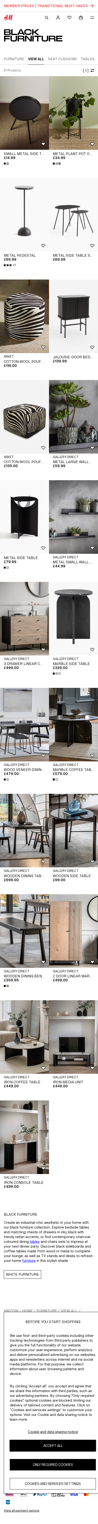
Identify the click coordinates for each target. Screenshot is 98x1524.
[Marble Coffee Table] (73, 724)
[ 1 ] (85, 71)
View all (69, 1311)
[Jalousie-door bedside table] (73, 316)
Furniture (47, 1311)
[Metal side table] (24, 517)
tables (35, 1241)
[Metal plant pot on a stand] (73, 113)
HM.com (11, 1311)
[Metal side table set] (73, 214)
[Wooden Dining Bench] (24, 931)
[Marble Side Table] (73, 618)
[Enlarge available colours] (7, 163)
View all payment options (21, 1510)
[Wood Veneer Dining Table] (24, 724)
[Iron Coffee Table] (24, 1037)
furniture (29, 1261)
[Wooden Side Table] (73, 830)
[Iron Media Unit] (73, 1037)
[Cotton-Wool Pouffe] (24, 316)
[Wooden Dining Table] (24, 830)
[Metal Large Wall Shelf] (73, 417)
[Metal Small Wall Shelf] (73, 517)
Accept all (53, 1446)
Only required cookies (53, 1465)
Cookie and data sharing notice (53, 1432)
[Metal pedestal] (24, 214)
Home (27, 1311)
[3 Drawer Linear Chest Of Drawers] (24, 618)
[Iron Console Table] (24, 1137)
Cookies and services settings (53, 1484)
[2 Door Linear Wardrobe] (73, 931)
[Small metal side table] (24, 113)
